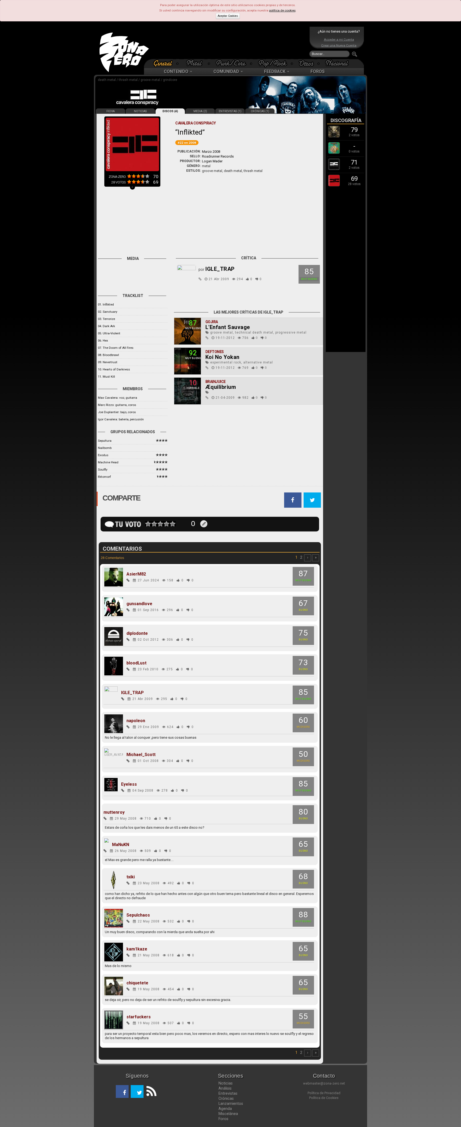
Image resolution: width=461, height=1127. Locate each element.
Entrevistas (227, 1093)
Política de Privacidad (324, 1093)
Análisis (225, 1088)
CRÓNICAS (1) (260, 111)
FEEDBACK (275, 71)
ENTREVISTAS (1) (230, 111)
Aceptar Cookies (228, 16)
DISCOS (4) (170, 111)
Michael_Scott (141, 755)
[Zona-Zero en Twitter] (137, 1091)
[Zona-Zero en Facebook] (122, 1091)
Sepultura (105, 441)
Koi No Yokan (222, 357)
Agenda (225, 1108)
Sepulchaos (138, 915)
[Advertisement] (229, 42)
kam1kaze (136, 949)
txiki (130, 877)
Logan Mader (212, 161)
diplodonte (137, 633)
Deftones (214, 352)
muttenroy (114, 812)
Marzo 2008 (211, 152)
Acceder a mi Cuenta (339, 39)
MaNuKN (120, 845)
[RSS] (150, 1091)
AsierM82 (136, 574)
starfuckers (138, 1017)
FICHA (110, 111)
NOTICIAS (140, 111)
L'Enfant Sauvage (227, 327)
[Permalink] (200, 279)
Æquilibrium (220, 387)
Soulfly (102, 469)
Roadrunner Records (218, 156)
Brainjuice (215, 381)
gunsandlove (139, 604)
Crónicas (226, 1098)
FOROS (318, 71)
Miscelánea (228, 1114)
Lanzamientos (230, 1103)
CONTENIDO (176, 71)
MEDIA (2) (200, 111)
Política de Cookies (324, 1098)
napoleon (135, 721)
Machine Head (108, 462)
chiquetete (137, 983)
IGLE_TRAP (132, 693)
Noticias (225, 1083)
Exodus (103, 455)
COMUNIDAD (226, 71)
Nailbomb (105, 448)
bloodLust (136, 663)
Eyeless (129, 784)
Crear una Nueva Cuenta (338, 45)
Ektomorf (104, 477)
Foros (223, 1119)
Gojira (211, 322)
